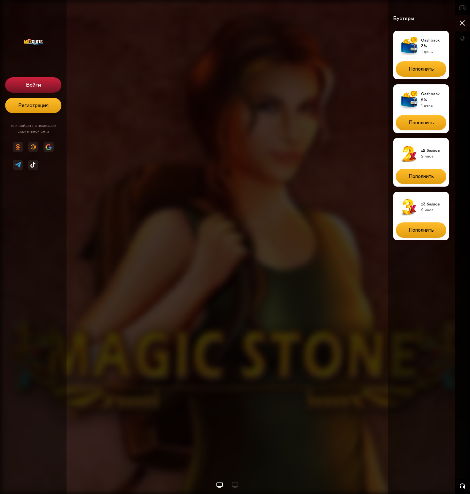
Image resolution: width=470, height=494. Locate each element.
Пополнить (421, 69)
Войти (33, 85)
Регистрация (33, 105)
